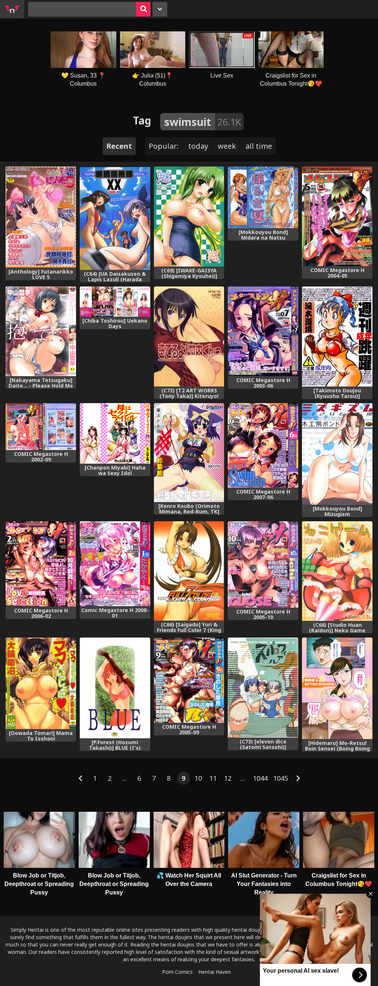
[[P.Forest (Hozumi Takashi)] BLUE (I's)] (115, 688)
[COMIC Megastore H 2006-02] (41, 564)
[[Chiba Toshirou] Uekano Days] (115, 301)
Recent (119, 146)
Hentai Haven (214, 971)
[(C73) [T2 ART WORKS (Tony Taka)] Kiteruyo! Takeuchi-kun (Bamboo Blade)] (189, 336)
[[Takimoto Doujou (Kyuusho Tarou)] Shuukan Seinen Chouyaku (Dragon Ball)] (337, 336)
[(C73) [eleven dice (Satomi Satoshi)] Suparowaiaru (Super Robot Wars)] (263, 688)
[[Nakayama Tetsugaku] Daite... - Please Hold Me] (41, 331)
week (227, 146)
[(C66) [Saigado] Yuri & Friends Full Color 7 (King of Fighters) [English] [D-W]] (189, 571)
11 (213, 778)
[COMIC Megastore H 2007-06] (263, 445)
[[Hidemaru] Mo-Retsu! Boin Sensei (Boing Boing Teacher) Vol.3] (337, 688)
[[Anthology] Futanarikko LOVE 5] (41, 217)
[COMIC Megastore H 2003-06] (263, 331)
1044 (260, 778)
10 (198, 778)
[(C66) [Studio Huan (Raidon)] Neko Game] (337, 571)
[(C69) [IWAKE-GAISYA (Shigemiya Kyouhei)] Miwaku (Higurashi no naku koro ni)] (189, 216)
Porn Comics (177, 971)
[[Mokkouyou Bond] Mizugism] (337, 454)
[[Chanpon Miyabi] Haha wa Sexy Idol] (115, 433)
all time (258, 146)
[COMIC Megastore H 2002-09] (41, 426)
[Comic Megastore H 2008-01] (115, 563)
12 (227, 778)
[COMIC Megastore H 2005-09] (189, 680)
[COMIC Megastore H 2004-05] (337, 216)
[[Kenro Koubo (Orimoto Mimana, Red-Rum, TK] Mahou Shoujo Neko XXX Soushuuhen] (189, 452)
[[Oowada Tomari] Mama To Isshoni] (41, 683)
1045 (280, 778)
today (198, 146)
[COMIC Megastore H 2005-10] (263, 564)
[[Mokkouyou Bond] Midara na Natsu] (263, 197)
